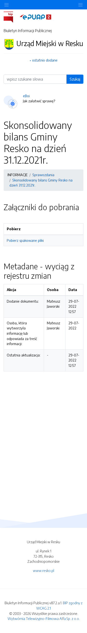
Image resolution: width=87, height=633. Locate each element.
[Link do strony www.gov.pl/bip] (11, 16)
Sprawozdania (43, 175)
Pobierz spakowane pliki (25, 240)
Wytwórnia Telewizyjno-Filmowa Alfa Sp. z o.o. (43, 618)
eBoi (26, 96)
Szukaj (75, 79)
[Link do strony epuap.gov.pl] (35, 16)
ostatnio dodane (45, 60)
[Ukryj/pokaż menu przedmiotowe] (6, 4)
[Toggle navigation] (80, 4)
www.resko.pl (43, 570)
